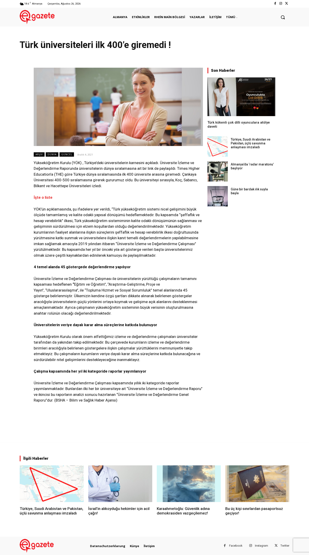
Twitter (284, 545)
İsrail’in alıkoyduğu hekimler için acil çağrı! (119, 510)
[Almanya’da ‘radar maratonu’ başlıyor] (217, 171)
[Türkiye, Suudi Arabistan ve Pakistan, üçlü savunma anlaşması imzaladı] (217, 146)
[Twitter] (286, 4)
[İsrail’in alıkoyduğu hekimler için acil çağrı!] (120, 483)
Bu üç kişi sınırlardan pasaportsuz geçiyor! (254, 510)
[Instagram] (281, 4)
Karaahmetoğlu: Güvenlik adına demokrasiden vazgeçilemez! (183, 510)
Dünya (52, 154)
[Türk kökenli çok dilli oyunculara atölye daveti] (241, 96)
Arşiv (39, 154)
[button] (282, 17)
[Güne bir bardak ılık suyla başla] (217, 196)
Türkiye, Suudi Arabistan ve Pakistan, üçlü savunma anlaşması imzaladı (250, 143)
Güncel (66, 154)
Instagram (261, 545)
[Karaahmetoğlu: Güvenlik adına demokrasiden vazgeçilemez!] (189, 483)
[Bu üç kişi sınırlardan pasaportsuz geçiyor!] (257, 483)
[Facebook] (275, 4)
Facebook (235, 545)
